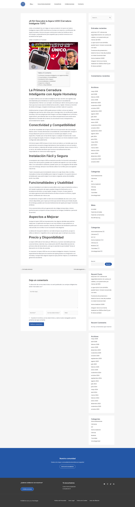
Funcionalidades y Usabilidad (47, 81)
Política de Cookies (82, 500)
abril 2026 (94, 94)
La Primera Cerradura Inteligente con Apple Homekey (53, 75)
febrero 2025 (95, 119)
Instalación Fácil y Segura (46, 79)
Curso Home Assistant (69, 486)
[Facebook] (110, 484)
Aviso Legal (71, 500)
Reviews (93, 190)
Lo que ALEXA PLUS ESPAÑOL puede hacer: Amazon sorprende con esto (101, 45)
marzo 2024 (94, 148)
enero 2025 (94, 122)
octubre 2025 (95, 108)
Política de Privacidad (60, 500)
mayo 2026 (94, 91)
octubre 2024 (95, 128)
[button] (33, 4)
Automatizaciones (96, 176)
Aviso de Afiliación (94, 500)
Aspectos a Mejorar (44, 83)
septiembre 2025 (96, 111)
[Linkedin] (113, 484)
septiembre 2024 (96, 131)
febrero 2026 (95, 97)
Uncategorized (95, 195)
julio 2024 (94, 136)
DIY (92, 181)
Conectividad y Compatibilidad (48, 77)
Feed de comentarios (97, 215)
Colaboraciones (27, 489)
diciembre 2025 (96, 103)
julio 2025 (94, 117)
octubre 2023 (95, 162)
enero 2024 (94, 153)
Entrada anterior (27, 269)
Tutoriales (94, 192)
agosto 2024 (95, 134)
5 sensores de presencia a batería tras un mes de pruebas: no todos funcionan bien (101, 53)
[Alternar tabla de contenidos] (66, 73)
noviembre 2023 (96, 159)
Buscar (93, 261)
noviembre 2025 (96, 105)
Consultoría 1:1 (67, 489)
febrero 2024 (95, 150)
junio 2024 (94, 139)
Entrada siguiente (80, 269)
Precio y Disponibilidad (45, 85)
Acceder (93, 209)
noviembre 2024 (96, 125)
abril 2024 (94, 145)
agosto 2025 (95, 114)
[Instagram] (107, 484)
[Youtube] (104, 484)
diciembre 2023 (96, 156)
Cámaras (94, 178)
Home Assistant (96, 184)
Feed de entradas (96, 212)
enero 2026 (94, 100)
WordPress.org (95, 218)
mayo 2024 (94, 142)
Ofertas (93, 187)
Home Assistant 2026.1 (98, 58)
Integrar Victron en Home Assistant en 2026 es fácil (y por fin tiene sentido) (101, 63)
